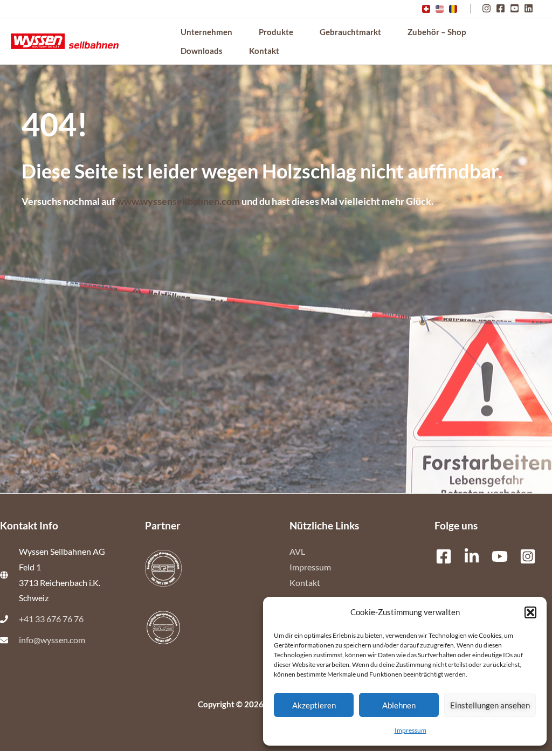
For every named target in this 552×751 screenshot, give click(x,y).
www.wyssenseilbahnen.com (178, 201)
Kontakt (304, 583)
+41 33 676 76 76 (51, 619)
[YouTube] (500, 556)
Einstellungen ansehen (490, 705)
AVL (297, 551)
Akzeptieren (314, 705)
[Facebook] (443, 556)
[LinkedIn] (472, 556)
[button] (530, 612)
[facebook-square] (502, 8)
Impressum (410, 730)
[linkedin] (530, 8)
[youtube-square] (516, 8)
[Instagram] (528, 556)
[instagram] (488, 8)
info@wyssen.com (52, 640)
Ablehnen (399, 705)
